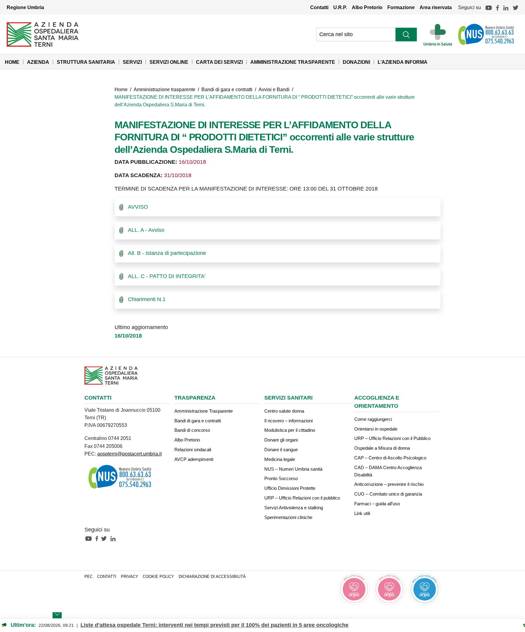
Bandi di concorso (192, 430)
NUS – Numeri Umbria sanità (293, 469)
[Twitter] (515, 7)
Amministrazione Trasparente (292, 62)
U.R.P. (340, 7)
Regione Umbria (25, 7)
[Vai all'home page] (42, 34)
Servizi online (168, 62)
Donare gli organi (281, 439)
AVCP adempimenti (193, 459)
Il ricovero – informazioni (288, 420)
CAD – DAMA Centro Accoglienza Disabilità (388, 471)
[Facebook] (497, 7)
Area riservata (436, 7)
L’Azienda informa (402, 62)
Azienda (38, 62)
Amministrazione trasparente (164, 89)
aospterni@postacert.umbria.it (129, 453)
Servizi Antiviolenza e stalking (293, 507)
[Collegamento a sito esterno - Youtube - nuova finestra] (89, 538)
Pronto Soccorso (281, 478)
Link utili (362, 513)
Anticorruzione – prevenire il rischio (389, 484)
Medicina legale (279, 459)
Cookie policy (158, 577)
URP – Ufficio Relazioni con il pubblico (302, 497)
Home (12, 62)
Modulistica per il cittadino (289, 430)
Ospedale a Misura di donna (382, 448)
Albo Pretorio (367, 7)
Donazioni (356, 62)
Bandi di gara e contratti (226, 89)
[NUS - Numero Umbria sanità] (486, 34)
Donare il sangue (281, 449)
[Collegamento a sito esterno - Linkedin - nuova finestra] (114, 538)
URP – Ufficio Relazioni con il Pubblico (392, 438)
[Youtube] (488, 7)
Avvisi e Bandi (274, 89)
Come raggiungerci (373, 419)
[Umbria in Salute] (439, 34)
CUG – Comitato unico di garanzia (388, 493)
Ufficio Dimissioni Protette (289, 488)
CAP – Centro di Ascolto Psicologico (390, 457)
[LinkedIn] (506, 7)
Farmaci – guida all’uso (377, 503)
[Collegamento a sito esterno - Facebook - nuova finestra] (98, 538)
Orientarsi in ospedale (375, 428)
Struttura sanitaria (86, 62)
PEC (88, 577)
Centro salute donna (284, 411)
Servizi (132, 62)
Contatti (319, 7)
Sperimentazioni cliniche (288, 517)
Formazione (401, 7)
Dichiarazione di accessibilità (212, 577)
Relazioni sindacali (192, 449)
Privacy (129, 577)
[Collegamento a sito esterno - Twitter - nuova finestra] (105, 538)
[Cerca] (406, 34)
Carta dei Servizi (219, 62)
